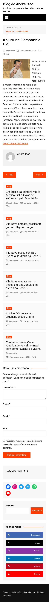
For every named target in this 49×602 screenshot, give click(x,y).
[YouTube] (8, 493)
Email (6, 416)
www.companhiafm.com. (15, 143)
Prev (11, 175)
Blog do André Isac (18, 4)
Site (5, 428)
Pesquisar (10, 505)
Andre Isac (10, 51)
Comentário (9, 387)
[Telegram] (27, 486)
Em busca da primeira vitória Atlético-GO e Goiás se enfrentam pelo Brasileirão (23, 195)
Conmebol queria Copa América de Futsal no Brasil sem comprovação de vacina (23, 345)
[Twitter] (21, 486)
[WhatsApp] (34, 486)
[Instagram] (14, 486)
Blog (7, 54)
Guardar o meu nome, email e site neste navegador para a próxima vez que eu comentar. (22, 444)
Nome (6, 404)
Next (38, 175)
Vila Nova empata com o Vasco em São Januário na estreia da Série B (22, 285)
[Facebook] (8, 486)
